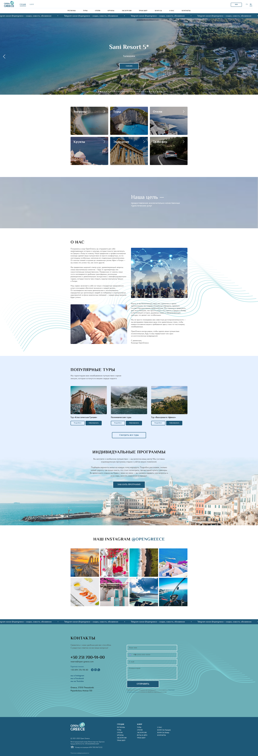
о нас (171, 11)
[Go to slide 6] (106, 91)
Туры (117, 111)
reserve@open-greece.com (82, 661)
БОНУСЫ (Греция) (164, 730)
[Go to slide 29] (153, 91)
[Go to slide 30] (155, 91)
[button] (94, 423)
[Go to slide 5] (104, 91)
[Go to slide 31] (157, 91)
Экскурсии (121, 141)
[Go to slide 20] (135, 91)
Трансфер (160, 141)
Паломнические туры (121, 417)
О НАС (159, 727)
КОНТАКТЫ (161, 735)
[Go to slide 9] (112, 91)
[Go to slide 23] (141, 91)
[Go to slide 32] (159, 91)
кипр (32, 4)
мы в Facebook (77, 678)
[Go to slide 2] (98, 91)
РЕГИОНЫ (121, 727)
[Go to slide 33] (161, 91)
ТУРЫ (119, 730)
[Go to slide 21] (137, 91)
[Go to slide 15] (124, 91)
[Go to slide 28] (151, 91)
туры (85, 11)
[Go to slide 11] (116, 91)
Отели (157, 111)
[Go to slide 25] (145, 91)
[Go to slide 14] (122, 91)
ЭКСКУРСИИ (121, 738)
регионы (72, 11)
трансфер (143, 11)
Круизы (79, 141)
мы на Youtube (77, 681)
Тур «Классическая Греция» (84, 417)
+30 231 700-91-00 (88, 657)
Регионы (80, 111)
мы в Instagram (77, 675)
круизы (111, 11)
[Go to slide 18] (131, 91)
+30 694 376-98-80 (79, 670)
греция (23, 4)
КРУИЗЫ (120, 735)
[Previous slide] (4, 56)
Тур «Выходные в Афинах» (163, 417)
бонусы (158, 11)
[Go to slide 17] (129, 91)
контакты (186, 11)
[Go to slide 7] (108, 91)
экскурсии (126, 11)
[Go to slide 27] (149, 91)
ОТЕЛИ (119, 732)
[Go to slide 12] (118, 91)
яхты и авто (142, 735)
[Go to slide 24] (143, 91)
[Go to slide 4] (102, 91)
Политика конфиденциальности (80, 753)
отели (97, 11)
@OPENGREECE (148, 539)
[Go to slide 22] (139, 91)
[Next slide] (254, 56)
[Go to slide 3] (100, 91)
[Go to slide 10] (114, 91)
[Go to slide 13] (120, 91)
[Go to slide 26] (147, 91)
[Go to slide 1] (96, 91)
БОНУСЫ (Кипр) (163, 732)
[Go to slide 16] (126, 91)
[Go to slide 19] (133, 91)
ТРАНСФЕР (121, 740)
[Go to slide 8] (110, 91)
